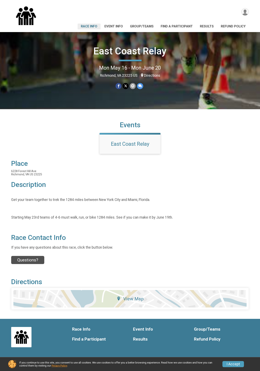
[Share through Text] (140, 86)
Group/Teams (142, 26)
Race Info (89, 26)
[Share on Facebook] (118, 86)
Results (207, 26)
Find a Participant (177, 26)
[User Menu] (245, 12)
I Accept (233, 364)
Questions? (27, 260)
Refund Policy (233, 26)
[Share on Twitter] (126, 86)
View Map (133, 298)
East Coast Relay (130, 51)
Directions (152, 75)
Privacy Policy (59, 365)
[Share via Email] (133, 86)
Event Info (113, 26)
